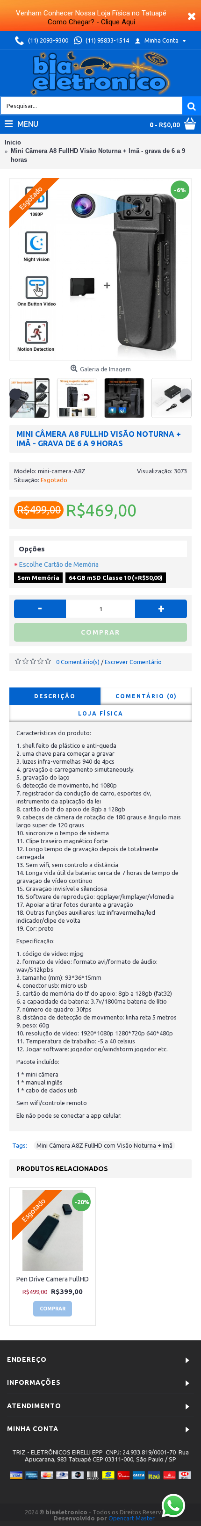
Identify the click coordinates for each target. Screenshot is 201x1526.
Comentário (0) (146, 696)
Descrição (55, 696)
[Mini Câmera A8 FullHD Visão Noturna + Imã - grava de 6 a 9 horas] (100, 269)
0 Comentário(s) (78, 661)
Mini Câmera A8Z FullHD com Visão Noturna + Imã (104, 1145)
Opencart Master (131, 1518)
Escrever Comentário (133, 661)
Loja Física (100, 713)
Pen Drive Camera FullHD (52, 1279)
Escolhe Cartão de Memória (59, 564)
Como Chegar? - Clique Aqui (91, 22)
